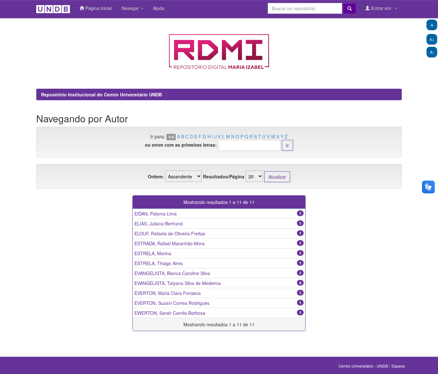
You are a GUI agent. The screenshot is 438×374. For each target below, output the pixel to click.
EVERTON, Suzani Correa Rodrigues (171, 303)
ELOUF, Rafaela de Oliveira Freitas (169, 233)
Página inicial (98, 8)
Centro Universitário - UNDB (364, 366)
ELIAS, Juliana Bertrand (158, 223)
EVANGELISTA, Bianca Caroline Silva (172, 273)
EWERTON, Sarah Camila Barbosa (169, 313)
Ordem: (156, 176)
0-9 (171, 136)
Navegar (131, 8)
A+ (431, 39)
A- (432, 52)
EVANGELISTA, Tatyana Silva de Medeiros (177, 283)
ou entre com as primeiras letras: (181, 145)
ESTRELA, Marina (152, 253)
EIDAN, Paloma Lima (155, 213)
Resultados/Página (223, 176)
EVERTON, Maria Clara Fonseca (167, 293)
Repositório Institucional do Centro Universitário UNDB (101, 94)
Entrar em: (382, 8)
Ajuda (158, 8)
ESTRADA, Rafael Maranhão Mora (169, 243)
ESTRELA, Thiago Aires (158, 263)
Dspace (398, 366)
